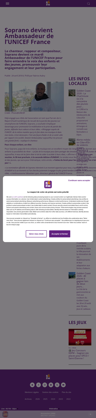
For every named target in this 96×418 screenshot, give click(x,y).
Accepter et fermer (60, 233)
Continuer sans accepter (79, 180)
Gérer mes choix (36, 233)
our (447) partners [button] (17, 197)
